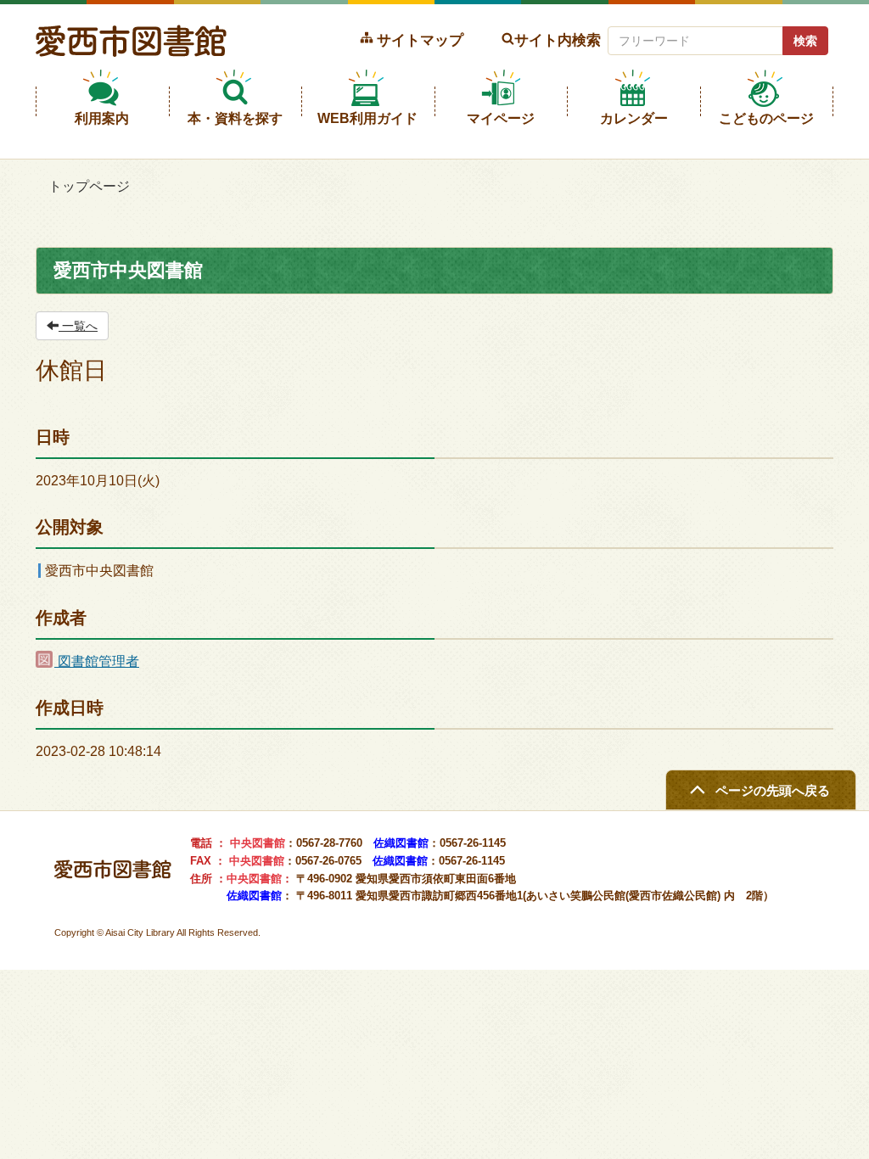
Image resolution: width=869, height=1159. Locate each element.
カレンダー (634, 118)
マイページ (501, 118)
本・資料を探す (235, 118)
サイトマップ (420, 39)
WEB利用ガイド (367, 118)
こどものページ (766, 118)
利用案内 (102, 118)
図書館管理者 (96, 661)
